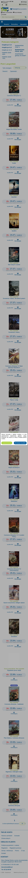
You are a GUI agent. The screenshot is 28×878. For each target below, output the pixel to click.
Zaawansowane (6, 443)
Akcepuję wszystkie (20, 443)
